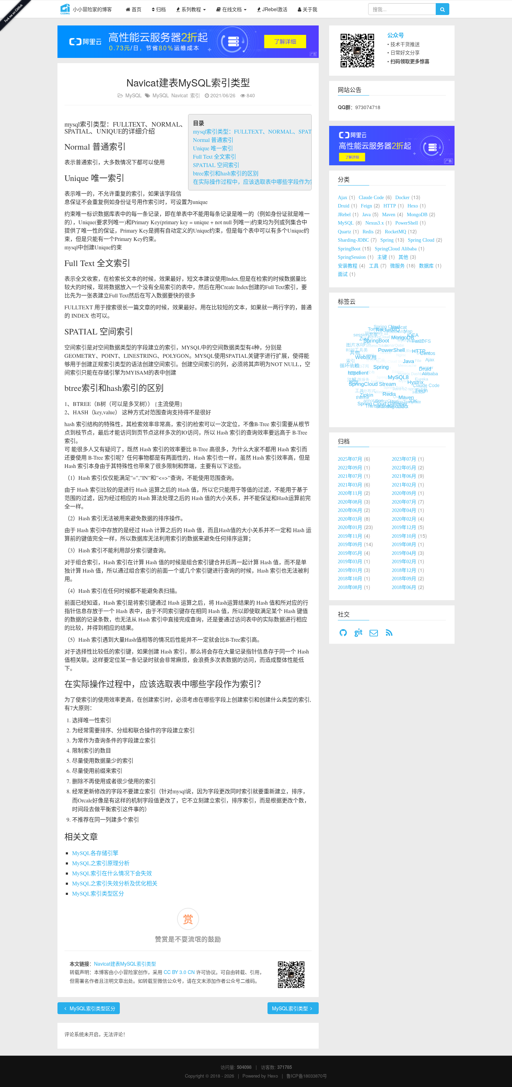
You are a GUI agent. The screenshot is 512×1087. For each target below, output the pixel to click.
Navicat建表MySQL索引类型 (125, 963)
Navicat (179, 95)
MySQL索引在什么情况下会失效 (112, 873)
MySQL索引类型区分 (98, 893)
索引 (195, 95)
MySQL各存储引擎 (95, 852)
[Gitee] (358, 633)
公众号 (395, 35)
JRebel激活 (274, 9)
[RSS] (389, 633)
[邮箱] (374, 633)
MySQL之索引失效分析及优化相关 (114, 883)
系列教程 (191, 9)
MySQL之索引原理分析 (101, 863)
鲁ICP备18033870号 (306, 1075)
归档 (160, 9)
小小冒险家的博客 (92, 9)
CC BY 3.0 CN (180, 971)
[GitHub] (343, 633)
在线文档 (232, 9)
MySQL (133, 95)
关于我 (309, 9)
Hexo (272, 1075)
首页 (135, 9)
